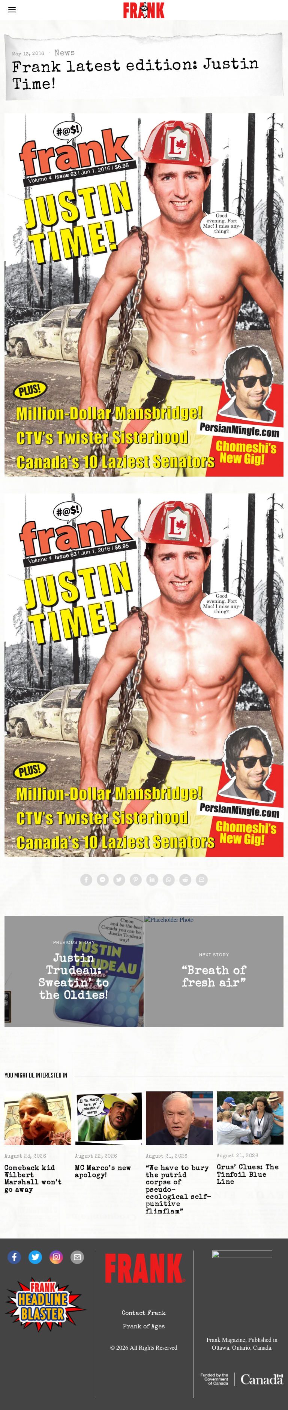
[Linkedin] (152, 880)
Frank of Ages (144, 1327)
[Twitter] (119, 880)
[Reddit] (185, 880)
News (64, 53)
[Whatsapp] (169, 880)
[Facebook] (86, 880)
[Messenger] (103, 880)
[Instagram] (56, 1257)
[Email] (202, 880)
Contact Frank (144, 1314)
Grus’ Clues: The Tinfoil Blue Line (248, 1175)
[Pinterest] (136, 880)
